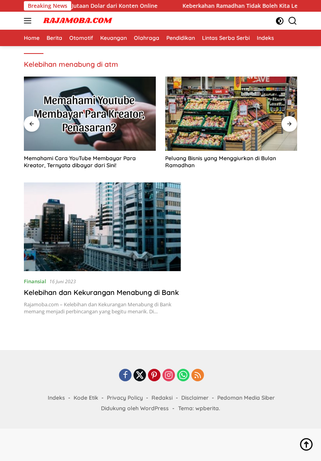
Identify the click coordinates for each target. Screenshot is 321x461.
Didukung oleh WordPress (135, 408)
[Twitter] (139, 375)
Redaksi (162, 397)
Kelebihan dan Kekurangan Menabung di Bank (101, 292)
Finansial (35, 281)
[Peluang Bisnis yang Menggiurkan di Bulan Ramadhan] (231, 114)
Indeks (56, 397)
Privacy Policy (125, 397)
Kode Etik (86, 397)
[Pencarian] (292, 20)
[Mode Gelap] (279, 20)
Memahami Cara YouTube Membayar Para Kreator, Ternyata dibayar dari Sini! (80, 162)
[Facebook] (125, 375)
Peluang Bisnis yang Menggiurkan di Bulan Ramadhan (220, 162)
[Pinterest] (154, 375)
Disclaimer (195, 397)
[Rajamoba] (76, 21)
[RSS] (197, 375)
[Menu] (29, 20)
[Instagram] (168, 375)
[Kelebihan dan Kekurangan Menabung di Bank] (103, 226)
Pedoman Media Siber (246, 397)
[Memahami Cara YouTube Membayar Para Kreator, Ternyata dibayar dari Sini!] (90, 114)
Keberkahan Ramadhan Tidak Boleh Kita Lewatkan (238, 5)
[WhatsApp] (183, 375)
